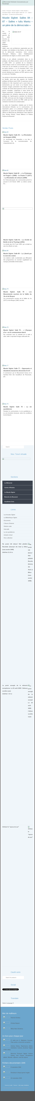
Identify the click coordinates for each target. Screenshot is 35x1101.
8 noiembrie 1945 (16, 1067)
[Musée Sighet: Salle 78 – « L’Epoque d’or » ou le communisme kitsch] (5, 327)
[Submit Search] (3, 447)
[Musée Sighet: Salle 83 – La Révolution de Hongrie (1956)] (5, 132)
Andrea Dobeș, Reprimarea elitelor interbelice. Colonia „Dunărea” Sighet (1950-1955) (18, 1047)
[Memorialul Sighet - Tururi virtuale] (16, 464)
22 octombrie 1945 (16, 1078)
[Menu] (31, 3)
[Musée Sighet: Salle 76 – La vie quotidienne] (5, 404)
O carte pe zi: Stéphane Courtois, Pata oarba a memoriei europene (22, 1041)
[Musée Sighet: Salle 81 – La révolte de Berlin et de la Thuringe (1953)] (17, 222)
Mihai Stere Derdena (17, 1028)
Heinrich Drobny (15, 1017)
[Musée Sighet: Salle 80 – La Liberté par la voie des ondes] (5, 250)
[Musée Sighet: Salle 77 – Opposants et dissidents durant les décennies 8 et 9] (5, 365)
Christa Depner (15, 1023)
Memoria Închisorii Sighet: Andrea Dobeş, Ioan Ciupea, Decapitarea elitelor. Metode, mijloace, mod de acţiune (18, 1055)
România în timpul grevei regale (20, 1072)
